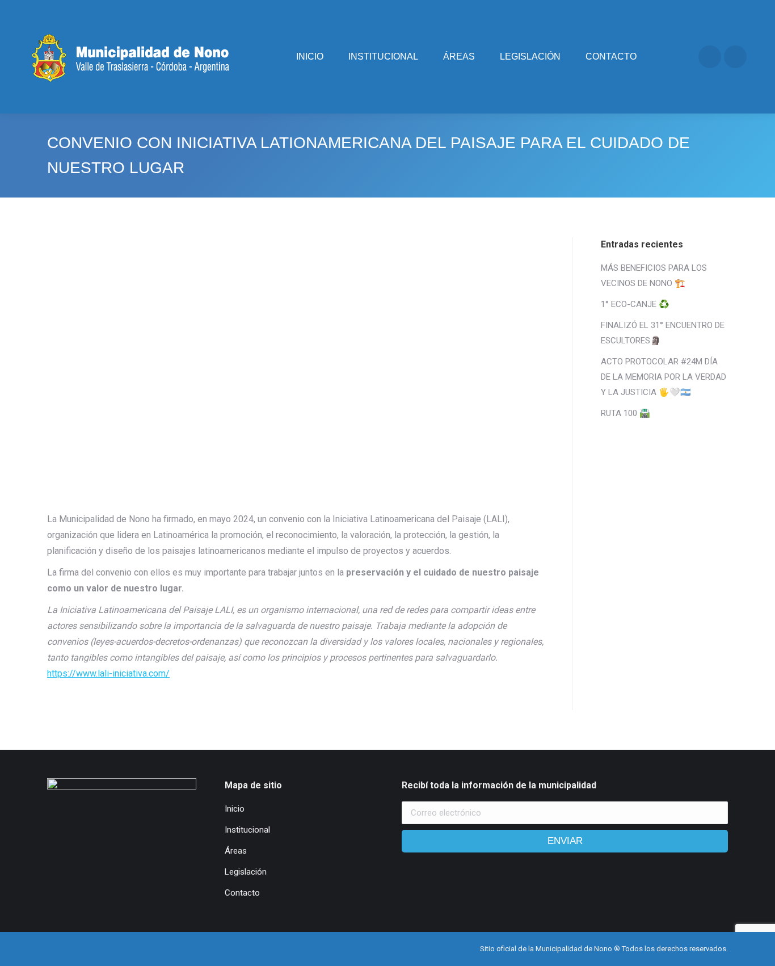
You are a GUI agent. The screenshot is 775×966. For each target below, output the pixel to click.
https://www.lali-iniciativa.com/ (108, 673)
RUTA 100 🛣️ (625, 413)
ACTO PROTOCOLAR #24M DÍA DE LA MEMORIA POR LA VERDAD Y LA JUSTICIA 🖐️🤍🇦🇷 (663, 376)
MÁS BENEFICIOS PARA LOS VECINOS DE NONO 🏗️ (654, 275)
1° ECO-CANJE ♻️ (635, 304)
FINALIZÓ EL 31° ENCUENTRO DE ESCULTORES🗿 (663, 333)
